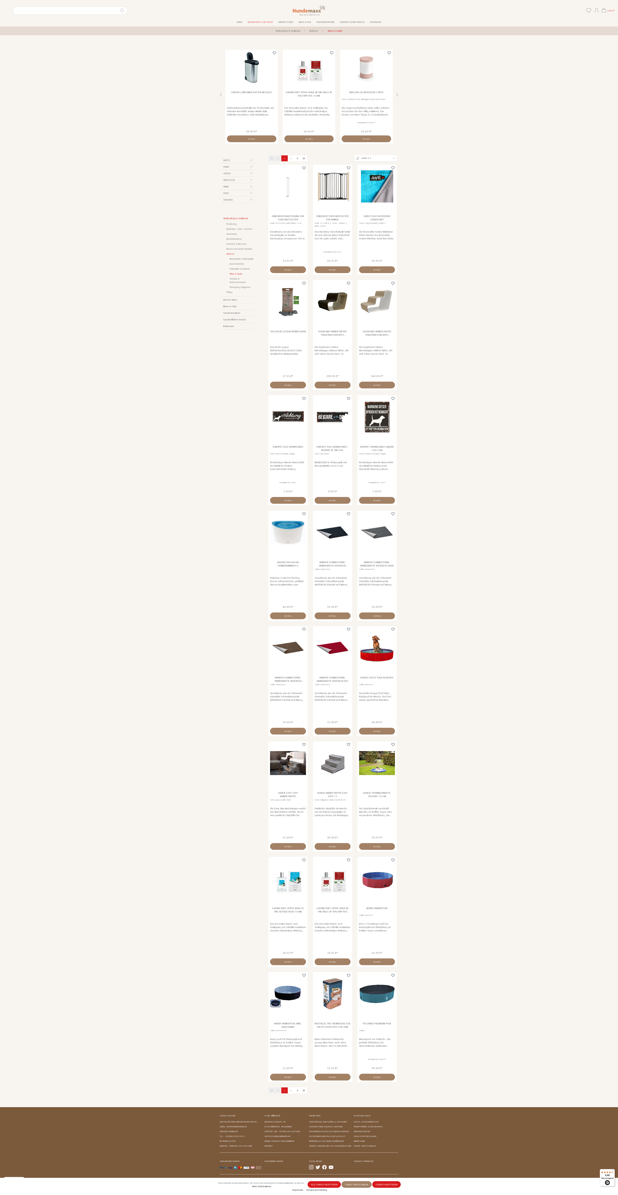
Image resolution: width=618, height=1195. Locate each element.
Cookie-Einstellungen (365, 1146)
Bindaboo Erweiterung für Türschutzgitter (288, 218)
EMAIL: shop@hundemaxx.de (233, 1127)
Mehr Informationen (261, 1186)
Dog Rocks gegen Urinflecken (288, 331)
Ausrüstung (231, 234)
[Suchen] (123, 10)
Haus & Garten (236, 274)
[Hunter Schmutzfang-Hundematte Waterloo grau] (377, 532)
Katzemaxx (228, 326)
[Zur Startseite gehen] (309, 10)
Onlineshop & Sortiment (235, 218)
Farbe (226, 167)
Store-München (272, 1116)
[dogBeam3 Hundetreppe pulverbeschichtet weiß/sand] (377, 302)
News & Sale (230, 306)
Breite (226, 160)
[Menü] (613, 1171)
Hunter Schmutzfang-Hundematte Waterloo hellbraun (288, 679)
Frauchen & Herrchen (236, 244)
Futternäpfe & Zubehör (240, 269)
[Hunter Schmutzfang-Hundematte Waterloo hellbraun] (288, 648)
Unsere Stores (230, 299)
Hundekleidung (234, 239)
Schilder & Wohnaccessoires (238, 281)
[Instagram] (311, 1167)
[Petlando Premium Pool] (377, 994)
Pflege (229, 292)
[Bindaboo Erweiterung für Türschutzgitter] (288, 186)
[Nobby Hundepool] (377, 878)
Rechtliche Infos (362, 1116)
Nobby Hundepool (377, 908)
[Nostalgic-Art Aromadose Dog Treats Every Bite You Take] (333, 994)
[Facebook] (324, 1167)
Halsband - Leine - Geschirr (239, 229)
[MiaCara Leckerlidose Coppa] (309, 67)
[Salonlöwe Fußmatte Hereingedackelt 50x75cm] (366, 67)
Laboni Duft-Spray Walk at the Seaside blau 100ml (288, 910)
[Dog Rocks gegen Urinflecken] (288, 302)
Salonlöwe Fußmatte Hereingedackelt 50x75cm (366, 94)
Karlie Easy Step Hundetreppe (288, 794)
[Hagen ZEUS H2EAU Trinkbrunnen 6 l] (288, 532)
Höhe (226, 186)
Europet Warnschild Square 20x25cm (377, 448)
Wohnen (230, 254)
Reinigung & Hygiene (240, 287)
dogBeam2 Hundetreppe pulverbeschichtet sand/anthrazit (332, 333)
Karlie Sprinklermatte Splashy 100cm (377, 794)
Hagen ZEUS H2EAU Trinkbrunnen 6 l (288, 564)
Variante (228, 200)
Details (251, 139)
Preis (226, 193)
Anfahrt (268, 1146)
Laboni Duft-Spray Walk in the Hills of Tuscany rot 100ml (252, 94)
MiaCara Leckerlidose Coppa (309, 92)
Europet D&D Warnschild (288, 446)
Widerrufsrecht (362, 1131)
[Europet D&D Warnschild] (288, 417)
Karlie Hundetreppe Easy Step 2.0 (332, 794)
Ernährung (231, 224)
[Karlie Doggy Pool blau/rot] (377, 648)
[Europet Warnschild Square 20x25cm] (377, 417)
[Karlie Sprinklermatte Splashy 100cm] (377, 763)
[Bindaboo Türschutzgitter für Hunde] (333, 186)
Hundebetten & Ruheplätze (241, 259)
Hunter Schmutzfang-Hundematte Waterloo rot (332, 679)
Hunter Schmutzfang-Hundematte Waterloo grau (377, 564)
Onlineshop (314, 1116)
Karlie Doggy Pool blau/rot (376, 677)
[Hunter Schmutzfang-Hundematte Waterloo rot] (333, 648)
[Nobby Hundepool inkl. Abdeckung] (288, 994)
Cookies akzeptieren (386, 1184)
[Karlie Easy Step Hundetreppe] (288, 763)
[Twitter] (318, 1167)
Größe (227, 173)
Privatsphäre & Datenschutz (368, 1127)
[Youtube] (331, 1167)
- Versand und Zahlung (316, 1190)
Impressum (359, 1141)
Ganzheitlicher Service (234, 319)
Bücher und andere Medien (239, 249)
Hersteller (229, 180)
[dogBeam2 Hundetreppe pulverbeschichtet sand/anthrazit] (333, 302)
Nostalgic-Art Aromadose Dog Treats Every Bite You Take (333, 1025)
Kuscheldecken (237, 264)
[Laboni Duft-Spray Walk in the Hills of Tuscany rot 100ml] (251, 67)
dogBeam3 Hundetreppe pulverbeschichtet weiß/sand (377, 333)
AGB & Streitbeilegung (365, 1136)
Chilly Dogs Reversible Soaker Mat (377, 218)
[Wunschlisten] (588, 10)
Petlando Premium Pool (377, 1023)
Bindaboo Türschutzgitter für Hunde (332, 218)
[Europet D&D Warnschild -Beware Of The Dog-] (333, 417)
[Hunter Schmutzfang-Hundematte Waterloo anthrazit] (333, 532)
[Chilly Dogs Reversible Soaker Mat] (377, 186)
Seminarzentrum (231, 313)
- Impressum (297, 1190)
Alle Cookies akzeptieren (324, 1184)
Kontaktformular (229, 1131)
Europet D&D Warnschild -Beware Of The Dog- (332, 448)
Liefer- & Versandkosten (366, 1122)
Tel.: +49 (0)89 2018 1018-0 (232, 1136)
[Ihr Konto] (596, 9)
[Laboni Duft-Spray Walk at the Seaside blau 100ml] (288, 878)
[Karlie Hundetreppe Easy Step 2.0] (333, 763)
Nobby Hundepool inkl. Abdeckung (288, 1025)
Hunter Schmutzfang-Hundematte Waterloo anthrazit (332, 564)
